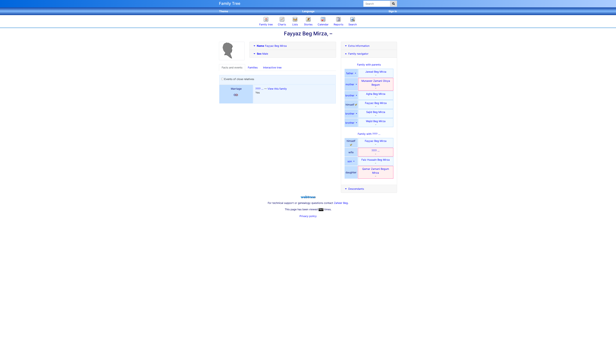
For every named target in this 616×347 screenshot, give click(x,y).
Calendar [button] (323, 24)
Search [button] (352, 24)
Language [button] (308, 11)
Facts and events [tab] (232, 67)
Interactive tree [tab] (272, 67)
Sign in (393, 11)
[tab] (293, 46)
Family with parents (369, 64)
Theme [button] (223, 11)
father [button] (350, 73)
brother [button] (350, 95)
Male (262, 53)
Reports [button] (338, 24)
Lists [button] (295, 24)
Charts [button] (282, 24)
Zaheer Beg (341, 203)
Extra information (358, 45)
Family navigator (357, 53)
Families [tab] (253, 67)
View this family (277, 88)
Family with (369, 133)
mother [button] (350, 84)
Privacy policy (308, 216)
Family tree (266, 24)
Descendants (356, 188)
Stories (308, 24)
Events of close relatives (238, 79)
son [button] (350, 161)
